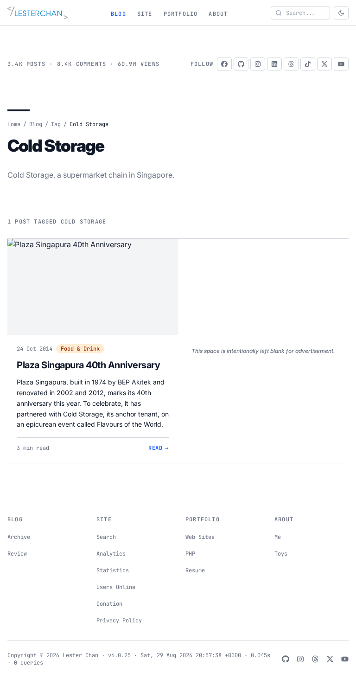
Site (145, 14)
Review (17, 553)
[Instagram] (257, 64)
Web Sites (200, 537)
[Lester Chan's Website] (37, 12)
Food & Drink (80, 348)
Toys (280, 553)
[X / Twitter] (324, 64)
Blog (118, 14)
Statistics (112, 570)
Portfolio (181, 14)
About (218, 14)
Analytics (111, 553)
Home (13, 124)
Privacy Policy (119, 620)
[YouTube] (341, 64)
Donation (109, 604)
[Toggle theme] (341, 12)
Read (158, 448)
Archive (18, 537)
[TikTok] (307, 64)
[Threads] (291, 64)
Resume (195, 570)
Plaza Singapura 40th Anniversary (88, 365)
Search (106, 537)
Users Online (115, 587)
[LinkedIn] (274, 64)
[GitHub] (241, 64)
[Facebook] (224, 64)
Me (277, 537)
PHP (190, 553)
